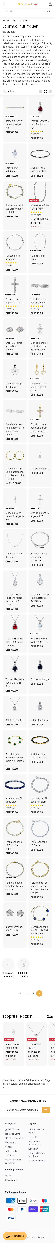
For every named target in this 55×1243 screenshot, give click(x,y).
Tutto (50, 1016)
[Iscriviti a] (46, 1110)
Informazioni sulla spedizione (37, 1155)
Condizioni (33, 1149)
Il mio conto (11, 1180)
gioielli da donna (13, 1129)
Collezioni (23, 21)
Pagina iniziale (9, 21)
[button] (36, 131)
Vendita (9, 1147)
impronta (33, 1137)
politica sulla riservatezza (35, 1143)
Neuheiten (10, 1142)
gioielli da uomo (12, 1134)
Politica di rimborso (38, 1160)
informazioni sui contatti (36, 1131)
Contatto (9, 1155)
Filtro (10, 91)
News (8, 1175)
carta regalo (11, 1151)
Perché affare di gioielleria (13, 1161)
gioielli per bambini (14, 1138)
